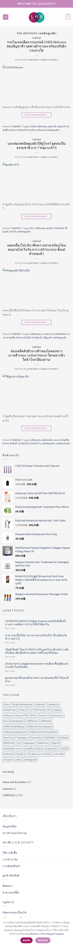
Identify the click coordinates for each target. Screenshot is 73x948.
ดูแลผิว (49, 228)
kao (5, 720)
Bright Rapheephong (22, 704)
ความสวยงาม (48, 334)
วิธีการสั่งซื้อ (10, 852)
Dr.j (29, 709)
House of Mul (22, 715)
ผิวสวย (12, 130)
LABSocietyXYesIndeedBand (43, 732)
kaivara (43, 715)
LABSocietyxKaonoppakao (39, 726)
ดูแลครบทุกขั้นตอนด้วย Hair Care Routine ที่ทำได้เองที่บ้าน (37, 679)
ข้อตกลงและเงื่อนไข (14, 912)
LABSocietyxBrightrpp (14, 726)
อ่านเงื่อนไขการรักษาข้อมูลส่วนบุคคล (44, 933)
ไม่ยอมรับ (43, 940)
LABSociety (42, 126)
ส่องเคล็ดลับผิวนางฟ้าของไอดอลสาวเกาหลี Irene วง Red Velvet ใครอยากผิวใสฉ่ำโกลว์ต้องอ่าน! (36, 355)
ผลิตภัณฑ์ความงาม (51, 440)
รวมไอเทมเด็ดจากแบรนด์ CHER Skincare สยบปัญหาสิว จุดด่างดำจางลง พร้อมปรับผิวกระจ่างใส (36, 46)
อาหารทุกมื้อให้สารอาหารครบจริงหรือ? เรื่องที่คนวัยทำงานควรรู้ (36, 637)
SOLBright (63, 737)
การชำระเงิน (10, 859)
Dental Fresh (10, 709)
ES (49, 709)
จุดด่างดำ (52, 126)
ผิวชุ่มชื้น (11, 337)
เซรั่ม (18, 759)
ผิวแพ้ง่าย (32, 130)
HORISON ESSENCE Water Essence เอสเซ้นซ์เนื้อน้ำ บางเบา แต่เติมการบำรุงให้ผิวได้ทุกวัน (35, 622)
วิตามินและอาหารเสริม (39, 754)
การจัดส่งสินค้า (12, 866)
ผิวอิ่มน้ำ (28, 337)
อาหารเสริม (58, 754)
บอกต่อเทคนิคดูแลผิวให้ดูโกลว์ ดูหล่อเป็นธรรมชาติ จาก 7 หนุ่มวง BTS (37, 145)
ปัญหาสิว (62, 126)
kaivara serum (56, 715)
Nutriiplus (22, 737)
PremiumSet (36, 737)
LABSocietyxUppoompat (15, 732)
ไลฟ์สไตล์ (36, 38)
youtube (7, 788)
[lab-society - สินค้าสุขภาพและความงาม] (36, 17)
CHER (33, 126)
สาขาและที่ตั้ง (11, 892)
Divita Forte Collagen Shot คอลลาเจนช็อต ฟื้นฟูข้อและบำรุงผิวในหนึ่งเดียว (37, 665)
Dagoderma (53, 704)
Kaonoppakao (16, 720)
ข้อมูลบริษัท (10, 826)
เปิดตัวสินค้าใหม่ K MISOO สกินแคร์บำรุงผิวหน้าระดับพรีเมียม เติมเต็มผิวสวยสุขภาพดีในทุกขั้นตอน (37, 651)
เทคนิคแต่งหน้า (63, 443)
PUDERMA (50, 737)
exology (57, 709)
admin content (49, 60)
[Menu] (5, 17)
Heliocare (8, 715)
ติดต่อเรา (8, 885)
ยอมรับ (26, 940)
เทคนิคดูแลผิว (53, 130)
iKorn (33, 715)
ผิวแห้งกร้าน (35, 443)
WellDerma (43, 743)
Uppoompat (28, 743)
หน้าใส (13, 231)
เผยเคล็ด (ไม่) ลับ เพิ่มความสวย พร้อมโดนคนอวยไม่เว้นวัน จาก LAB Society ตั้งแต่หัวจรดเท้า (36, 249)
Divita (22, 709)
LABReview (32, 720)
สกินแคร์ (41, 130)
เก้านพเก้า (8, 759)
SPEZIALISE (9, 743)
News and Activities (14, 782)
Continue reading (36, 114)
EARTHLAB (39, 709)
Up (18, 743)
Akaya (7, 704)
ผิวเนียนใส (22, 130)
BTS (32, 228)
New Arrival (9, 737)
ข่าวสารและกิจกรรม (15, 833)
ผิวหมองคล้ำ (52, 748)
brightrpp (39, 704)
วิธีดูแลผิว (47, 337)
